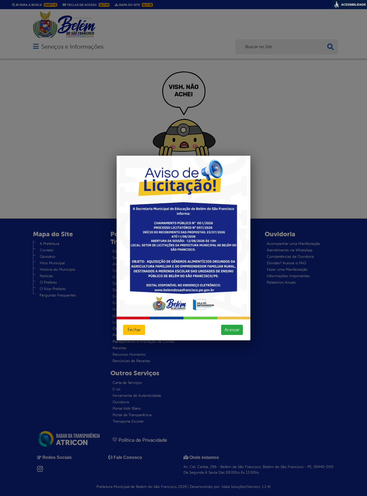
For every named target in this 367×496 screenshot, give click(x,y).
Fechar (134, 329)
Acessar (232, 329)
